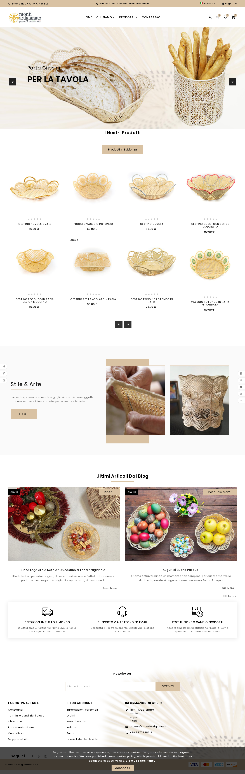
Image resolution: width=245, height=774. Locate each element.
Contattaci (16, 733)
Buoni (70, 733)
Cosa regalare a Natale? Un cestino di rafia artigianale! (64, 570)
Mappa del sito (18, 739)
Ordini (71, 715)
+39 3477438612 (141, 732)
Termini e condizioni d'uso (26, 715)
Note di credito (77, 721)
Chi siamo (15, 721)
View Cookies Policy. (141, 761)
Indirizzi (72, 727)
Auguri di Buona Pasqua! (181, 570)
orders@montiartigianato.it (149, 726)
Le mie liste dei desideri (83, 739)
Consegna (15, 709)
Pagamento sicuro (21, 727)
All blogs (230, 596)
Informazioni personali (82, 709)
